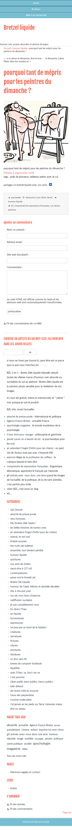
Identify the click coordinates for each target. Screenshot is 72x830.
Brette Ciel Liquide (20, 582)
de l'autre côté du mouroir (24, 691)
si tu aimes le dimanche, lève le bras (24, 58)
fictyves (14, 641)
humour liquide (20, 48)
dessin (57, 206)
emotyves (15, 650)
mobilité (29, 739)
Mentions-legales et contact (25, 772)
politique (58, 739)
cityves (14, 645)
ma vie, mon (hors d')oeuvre (25, 595)
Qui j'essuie (16, 509)
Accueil (7, 48)
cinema (25, 730)
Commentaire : (15, 267)
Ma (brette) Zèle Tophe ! (23, 523)
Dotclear (43, 822)
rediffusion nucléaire (21, 600)
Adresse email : (15, 242)
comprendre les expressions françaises (31, 206)
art (12, 206)
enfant (34, 730)
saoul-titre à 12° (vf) (21, 568)
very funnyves (17, 519)
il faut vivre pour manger (20, 434)
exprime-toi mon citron (51, 730)
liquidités (15, 668)
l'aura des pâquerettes (22, 695)
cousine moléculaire (20, 699)
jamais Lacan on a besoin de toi (23, 439)
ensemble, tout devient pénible (26, 550)
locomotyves (17, 618)
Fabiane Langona (13, 172)
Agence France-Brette (18, 421)
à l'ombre (43, 365)
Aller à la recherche (36, 15)
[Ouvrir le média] (36, 164)
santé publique (15, 744)
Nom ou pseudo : (16, 229)
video (10, 489)
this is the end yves (20, 591)
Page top (67, 812)
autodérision (13, 730)
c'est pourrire (17, 677)
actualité (23, 725)
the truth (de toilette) (21, 546)
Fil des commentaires (21, 809)
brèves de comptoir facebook (26, 663)
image (20, 739)
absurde (12, 725)
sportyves (15, 559)
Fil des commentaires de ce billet (24, 323)
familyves (15, 654)
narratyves (15, 636)
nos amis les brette (20, 564)
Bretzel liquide (19, 27)
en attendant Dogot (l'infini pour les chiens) (30, 448)
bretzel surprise (18, 541)
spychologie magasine (18, 425)
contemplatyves (18, 573)
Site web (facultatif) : (18, 254)
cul (51, 206)
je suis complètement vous (24, 604)
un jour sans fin (18, 659)
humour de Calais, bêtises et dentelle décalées (34, 586)
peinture (12, 210)
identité (11, 738)
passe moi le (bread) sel (22, 577)
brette (13, 788)
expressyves (16, 623)
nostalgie (39, 739)
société (27, 743)
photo (48, 738)
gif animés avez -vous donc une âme (26, 475)
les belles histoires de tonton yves (28, 527)
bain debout (16, 686)
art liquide (15, 614)
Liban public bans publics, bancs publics (31, 681)
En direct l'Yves (18, 609)
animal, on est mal (20, 537)
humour (53, 734)
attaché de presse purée (20, 416)
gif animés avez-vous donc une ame (27, 734)
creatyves (15, 632)
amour (57, 725)
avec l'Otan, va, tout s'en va (25, 672)
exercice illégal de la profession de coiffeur (29, 457)
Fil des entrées (17, 804)
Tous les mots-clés (16, 756)
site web (28, 172)
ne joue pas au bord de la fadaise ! (28, 627)
